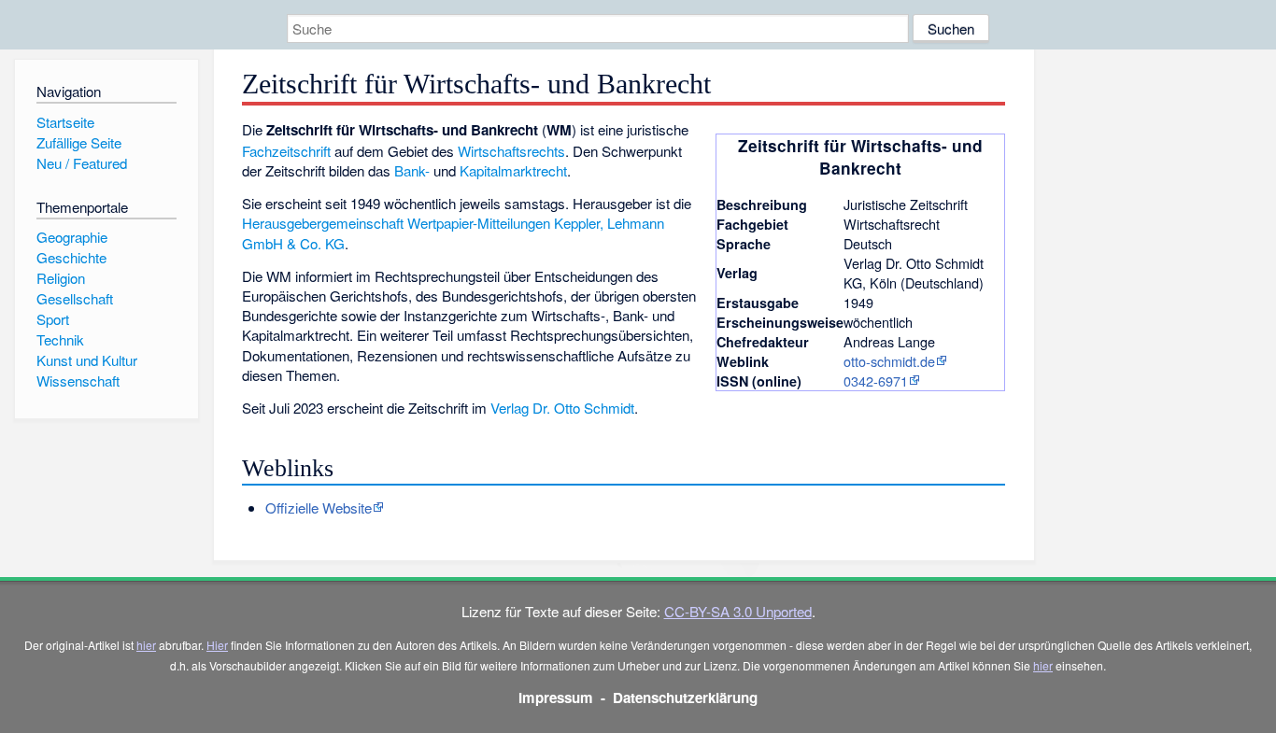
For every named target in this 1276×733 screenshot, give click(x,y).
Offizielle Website (318, 507)
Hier (217, 645)
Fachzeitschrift (286, 151)
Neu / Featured (81, 163)
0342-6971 (876, 380)
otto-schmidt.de (889, 361)
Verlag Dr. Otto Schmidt (562, 407)
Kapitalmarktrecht (513, 170)
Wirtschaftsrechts (511, 151)
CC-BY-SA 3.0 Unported (738, 611)
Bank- (412, 170)
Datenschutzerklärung (685, 697)
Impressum (555, 697)
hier (146, 645)
